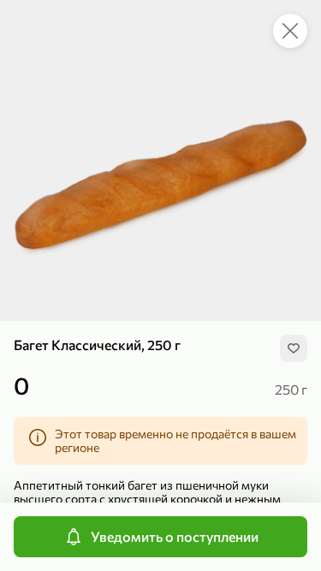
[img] (293, 348)
